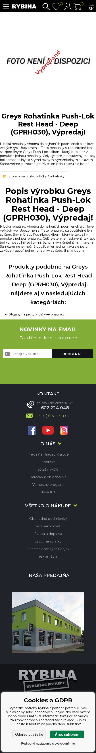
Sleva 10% (48, 492)
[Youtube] (48, 431)
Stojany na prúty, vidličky (27, 176)
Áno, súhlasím (67, 734)
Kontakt (48, 462)
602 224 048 (55, 407)
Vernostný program (48, 484)
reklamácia (48, 556)
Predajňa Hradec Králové (48, 454)
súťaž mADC (48, 469)
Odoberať (72, 354)
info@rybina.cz (53, 415)
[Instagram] (64, 431)
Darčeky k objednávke (48, 477)
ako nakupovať (48, 526)
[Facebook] (32, 431)
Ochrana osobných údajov (48, 549)
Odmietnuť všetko (29, 734)
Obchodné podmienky (48, 518)
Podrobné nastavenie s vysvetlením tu (48, 743)
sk (91, 8)
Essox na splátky (48, 541)
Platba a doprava (48, 534)
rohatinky (57, 176)
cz (91, 4)
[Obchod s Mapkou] (48, 622)
